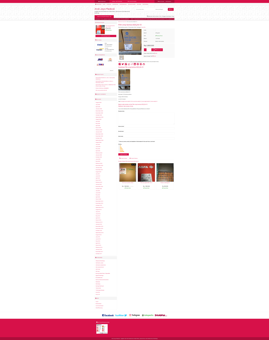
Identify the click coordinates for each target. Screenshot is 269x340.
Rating (119, 144)
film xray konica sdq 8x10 (136, 101)
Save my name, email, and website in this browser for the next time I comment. (137, 141)
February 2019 (99, 222)
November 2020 (99, 186)
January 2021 (99, 184)
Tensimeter (98, 288)
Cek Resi (139, 4)
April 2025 (98, 125)
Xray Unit (98, 294)
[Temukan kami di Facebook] (108, 315)
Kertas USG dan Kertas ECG (102, 279)
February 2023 (99, 163)
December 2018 (99, 226)
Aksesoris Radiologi (100, 260)
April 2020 (98, 197)
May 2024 (98, 148)
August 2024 (98, 142)
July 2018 (98, 236)
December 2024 (99, 134)
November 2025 (99, 113)
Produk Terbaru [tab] (134, 158)
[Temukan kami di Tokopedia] (147, 315)
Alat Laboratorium (100, 267)
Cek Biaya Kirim (131, 4)
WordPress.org (99, 307)
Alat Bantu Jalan (99, 262)
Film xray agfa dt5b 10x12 (146, 182)
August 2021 (98, 171)
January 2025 (99, 131)
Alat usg (97, 271)
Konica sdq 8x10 (154, 101)
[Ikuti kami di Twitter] (121, 315)
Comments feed (99, 305)
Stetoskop (98, 283)
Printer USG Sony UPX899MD (102, 88)
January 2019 (99, 224)
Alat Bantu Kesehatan (101, 265)
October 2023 (99, 157)
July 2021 (98, 173)
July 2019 (98, 211)
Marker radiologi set (165, 182)
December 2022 (99, 165)
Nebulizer (98, 281)
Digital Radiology (99, 275)
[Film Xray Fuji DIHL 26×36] (127, 172)
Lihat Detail (128, 188)
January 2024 (99, 155)
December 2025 (99, 110)
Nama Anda (121, 126)
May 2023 (98, 161)
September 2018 (99, 232)
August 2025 (98, 119)
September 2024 (99, 140)
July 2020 (98, 190)
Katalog (109, 4)
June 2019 (98, 213)
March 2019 (98, 220)
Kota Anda (120, 136)
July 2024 (98, 144)
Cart (104, 4)
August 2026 (98, 102)
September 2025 (99, 117)
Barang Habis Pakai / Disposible (103, 273)
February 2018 (99, 247)
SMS (156, 53)
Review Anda (121, 111)
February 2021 (99, 182)
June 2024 (98, 146)
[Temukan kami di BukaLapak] (160, 315)
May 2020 (98, 194)
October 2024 (99, 138)
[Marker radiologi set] (165, 172)
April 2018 (98, 243)
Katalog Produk (106, 35)
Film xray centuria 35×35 (101, 90)
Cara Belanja (123, 4)
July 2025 (98, 121)
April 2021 (98, 178)
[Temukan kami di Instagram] (134, 315)
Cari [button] (171, 9)
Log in (97, 301)
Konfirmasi (115, 4)
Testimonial (145, 4)
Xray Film (124, 21)
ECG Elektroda (99, 277)
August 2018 (98, 234)
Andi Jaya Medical (105, 9)
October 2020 (99, 188)
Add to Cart (159, 49)
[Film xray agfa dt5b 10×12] (146, 172)
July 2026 (98, 104)
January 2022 (99, 167)
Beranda (99, 4)
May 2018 (98, 241)
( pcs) (161, 1)
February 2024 (99, 152)
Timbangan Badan (100, 290)
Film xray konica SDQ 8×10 (130, 25)
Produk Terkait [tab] (123, 158)
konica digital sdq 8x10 (146, 101)
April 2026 (98, 106)
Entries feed (98, 303)
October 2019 (99, 205)
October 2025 (99, 115)
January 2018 (99, 249)
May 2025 (98, 123)
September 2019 (99, 207)
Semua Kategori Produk (103, 16)
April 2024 (98, 150)
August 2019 (98, 209)
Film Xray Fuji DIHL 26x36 (127, 182)
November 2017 (99, 251)
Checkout (168, 1)
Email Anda (121, 131)
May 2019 (98, 215)
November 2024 (99, 136)
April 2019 (98, 218)
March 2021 (98, 180)
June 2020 (98, 192)
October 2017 (99, 253)
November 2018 (99, 228)
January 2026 (99, 108)
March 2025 (98, 127)
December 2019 (99, 201)
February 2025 (99, 129)
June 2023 (98, 159)
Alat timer (98, 269)
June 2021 (98, 176)
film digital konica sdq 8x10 (126, 101)
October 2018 (99, 230)
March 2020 (98, 199)
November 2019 (99, 203)
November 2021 (99, 169)
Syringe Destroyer (100, 286)
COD (154, 56)
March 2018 (98, 245)
